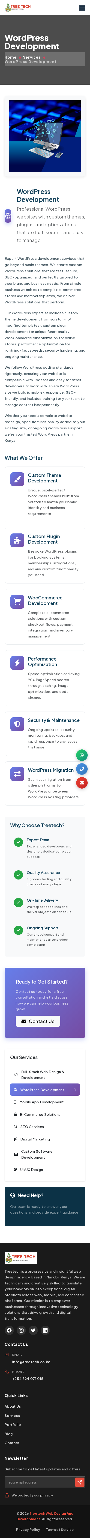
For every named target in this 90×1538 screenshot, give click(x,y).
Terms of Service (60, 1529)
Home (11, 57)
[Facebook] (9, 1330)
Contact (12, 1442)
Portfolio (13, 1424)
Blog (9, 1433)
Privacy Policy (28, 1529)
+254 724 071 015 (28, 1378)
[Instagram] (21, 1330)
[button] (82, 755)
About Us (13, 1406)
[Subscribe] (79, 1482)
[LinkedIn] (45, 1330)
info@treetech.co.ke (31, 1361)
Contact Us (41, 1021)
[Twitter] (33, 1330)
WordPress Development (31, 61)
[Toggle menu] (82, 7)
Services (32, 57)
